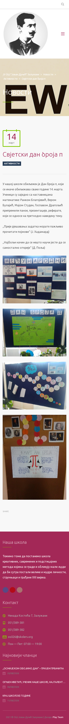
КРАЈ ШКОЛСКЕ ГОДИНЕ (17, 695)
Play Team (58, 717)
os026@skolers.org (20, 636)
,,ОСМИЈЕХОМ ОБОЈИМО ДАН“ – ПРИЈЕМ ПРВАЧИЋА (33, 668)
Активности (12, 163)
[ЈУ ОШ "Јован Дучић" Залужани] (26, 34)
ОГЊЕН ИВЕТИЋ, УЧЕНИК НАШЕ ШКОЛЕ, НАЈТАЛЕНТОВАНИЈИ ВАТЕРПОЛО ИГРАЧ (34, 682)
